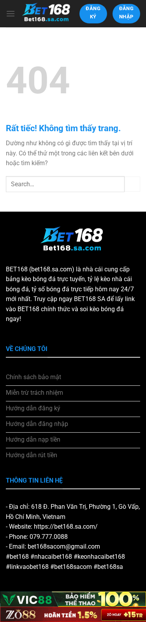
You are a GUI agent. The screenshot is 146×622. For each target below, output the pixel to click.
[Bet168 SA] (47, 13)
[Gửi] (132, 184)
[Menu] (10, 13)
